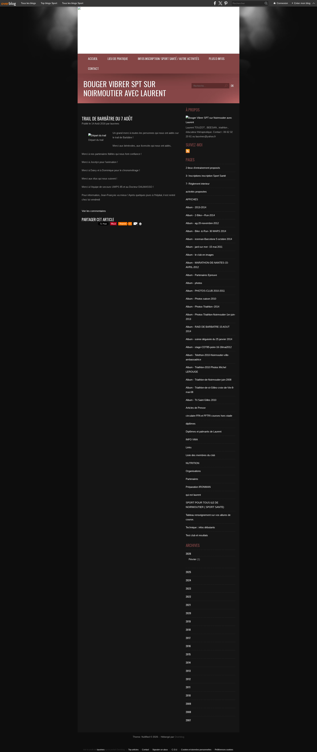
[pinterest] (226, 3)
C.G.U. (175, 750)
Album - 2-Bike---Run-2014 (200, 215)
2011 (188, 687)
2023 (188, 588)
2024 (188, 580)
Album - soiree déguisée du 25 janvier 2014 (209, 339)
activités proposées (196, 191)
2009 (188, 703)
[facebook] (215, 3)
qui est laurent (193, 494)
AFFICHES (192, 199)
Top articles (133, 750)
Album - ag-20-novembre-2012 (202, 223)
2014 (188, 662)
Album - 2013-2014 (196, 207)
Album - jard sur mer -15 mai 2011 (204, 246)
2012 (188, 679)
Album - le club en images (200, 254)
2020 (188, 613)
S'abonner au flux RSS (188, 151)
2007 (188, 720)
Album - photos (194, 283)
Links (189, 447)
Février (192, 559)
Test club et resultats (197, 535)
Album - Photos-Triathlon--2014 (202, 306)
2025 (188, 572)
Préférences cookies (224, 750)
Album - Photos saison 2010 (201, 298)
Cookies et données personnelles (196, 750)
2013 (188, 671)
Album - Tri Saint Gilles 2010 (201, 400)
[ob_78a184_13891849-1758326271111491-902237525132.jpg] (97, 135)
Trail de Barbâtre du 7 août (107, 118)
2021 (188, 605)
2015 (188, 654)
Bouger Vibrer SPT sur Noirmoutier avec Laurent (124, 88)
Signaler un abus (160, 750)
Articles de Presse (196, 407)
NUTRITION (192, 463)
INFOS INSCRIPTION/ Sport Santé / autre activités (168, 58)
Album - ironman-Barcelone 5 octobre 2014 (209, 239)
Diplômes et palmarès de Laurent (203, 431)
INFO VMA (192, 439)
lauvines (101, 750)
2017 (188, 638)
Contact (93, 68)
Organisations (193, 471)
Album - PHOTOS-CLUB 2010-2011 (205, 290)
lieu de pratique (118, 58)
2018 (188, 629)
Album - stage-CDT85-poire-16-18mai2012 (209, 347)
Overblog (179, 737)
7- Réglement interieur (198, 183)
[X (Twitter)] (220, 3)
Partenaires (192, 479)
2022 (188, 596)
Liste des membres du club (200, 455)
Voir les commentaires (94, 211)
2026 (188, 553)
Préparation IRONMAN (198, 486)
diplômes (190, 423)
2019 (188, 621)
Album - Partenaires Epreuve (201, 275)
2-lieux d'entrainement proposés (203, 167)
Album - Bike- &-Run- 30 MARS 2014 (206, 231)
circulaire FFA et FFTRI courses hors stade (209, 415)
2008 (188, 712)
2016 (188, 646)
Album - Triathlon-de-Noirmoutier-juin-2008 (208, 379)
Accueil (93, 58)
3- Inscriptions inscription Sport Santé (206, 175)
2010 (188, 695)
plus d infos (216, 58)
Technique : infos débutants (200, 527)
